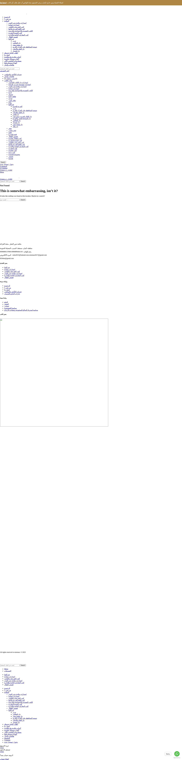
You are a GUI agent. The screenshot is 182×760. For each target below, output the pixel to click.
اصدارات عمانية (13, 25)
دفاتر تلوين (12, 100)
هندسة (10, 158)
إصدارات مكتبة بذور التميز (17, 23)
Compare (7, 740)
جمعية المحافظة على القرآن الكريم (25, 47)
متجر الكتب (8, 80)
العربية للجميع (17, 106)
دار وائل (15, 126)
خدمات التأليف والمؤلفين (13, 74)
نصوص (10, 156)
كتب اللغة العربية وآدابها (16, 29)
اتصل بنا (7, 290)
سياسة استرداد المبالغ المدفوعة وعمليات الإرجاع (21, 310)
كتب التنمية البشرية (15, 33)
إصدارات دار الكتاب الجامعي (18, 82)
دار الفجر (16, 114)
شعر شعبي (12, 130)
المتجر (6, 304)
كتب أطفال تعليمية (14, 138)
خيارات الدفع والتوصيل (12, 294)
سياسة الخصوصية (10, 308)
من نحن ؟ (7, 288)
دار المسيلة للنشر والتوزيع (22, 118)
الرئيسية (7, 286)
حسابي (6, 306)
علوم (10, 132)
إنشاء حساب (4, 759)
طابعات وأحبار (9, 76)
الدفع (6, 302)
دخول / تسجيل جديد (11, 742)
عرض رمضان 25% (10, 78)
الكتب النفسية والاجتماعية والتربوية (20, 31)
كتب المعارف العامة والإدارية (18, 35)
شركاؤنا (11, 39)
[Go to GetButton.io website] (177, 758)
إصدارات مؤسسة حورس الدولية (19, 84)
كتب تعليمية (12, 150)
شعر (10, 128)
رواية (10, 102)
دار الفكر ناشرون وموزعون (22, 116)
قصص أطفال (13, 37)
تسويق (10, 94)
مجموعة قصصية (14, 154)
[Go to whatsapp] (177, 753)
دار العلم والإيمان (18, 49)
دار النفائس (16, 43)
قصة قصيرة (12, 134)
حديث (10, 98)
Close (2, 748)
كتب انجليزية (12, 148)
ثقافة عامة (12, 96)
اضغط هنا (3, 3)
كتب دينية (11, 152)
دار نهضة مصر (17, 45)
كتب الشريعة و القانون (16, 27)
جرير (14, 41)
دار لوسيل (16, 51)
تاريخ (10, 92)
